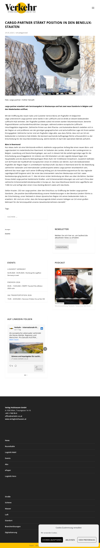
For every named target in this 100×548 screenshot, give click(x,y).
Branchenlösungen (13, 526)
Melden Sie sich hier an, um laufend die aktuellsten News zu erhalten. (71, 236)
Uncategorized (22, 33)
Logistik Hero (10, 476)
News (7, 440)
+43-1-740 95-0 (11, 413)
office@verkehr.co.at (13, 416)
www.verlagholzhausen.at (15, 419)
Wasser (8, 508)
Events (7, 458)
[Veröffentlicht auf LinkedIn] (41, 328)
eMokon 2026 (13, 282)
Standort (8, 520)
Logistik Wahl (10, 452)
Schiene (8, 502)
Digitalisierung (11, 532)
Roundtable (10, 446)
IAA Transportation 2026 (19, 295)
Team (31, 545)
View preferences (87, 540)
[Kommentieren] (15, 368)
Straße (7, 496)
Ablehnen (70, 540)
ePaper (8, 470)
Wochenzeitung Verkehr (65, 306)
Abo (6, 464)
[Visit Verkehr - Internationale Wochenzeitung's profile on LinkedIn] (11, 328)
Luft (6, 514)
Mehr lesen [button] (14, 340)
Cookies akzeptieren (52, 540)
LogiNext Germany (16, 269)
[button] (7, 349)
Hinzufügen (61, 247)
